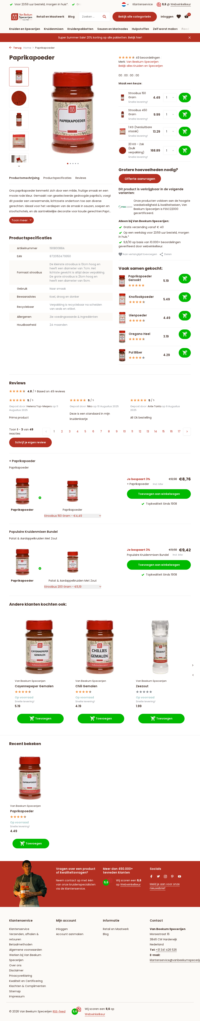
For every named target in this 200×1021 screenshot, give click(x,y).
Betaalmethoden (20, 944)
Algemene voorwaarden (25, 950)
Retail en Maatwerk (50, 17)
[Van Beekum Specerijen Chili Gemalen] (99, 647)
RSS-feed (59, 1011)
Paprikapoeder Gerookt (140, 278)
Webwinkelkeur (181, 4)
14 (155, 431)
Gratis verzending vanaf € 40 (143, 227)
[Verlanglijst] (179, 16)
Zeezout (142, 686)
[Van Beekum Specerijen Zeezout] (160, 647)
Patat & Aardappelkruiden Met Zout (33, 538)
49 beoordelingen (148, 58)
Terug (17, 48)
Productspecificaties (57, 178)
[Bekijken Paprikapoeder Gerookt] (122, 281)
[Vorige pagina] (46, 432)
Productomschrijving (24, 178)
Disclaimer (16, 970)
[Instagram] (165, 877)
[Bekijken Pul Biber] (122, 355)
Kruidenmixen (53, 29)
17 (179, 431)
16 (171, 431)
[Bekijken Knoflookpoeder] (122, 299)
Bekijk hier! (135, 37)
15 (163, 431)
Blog (71, 17)
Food (185, 29)
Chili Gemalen (86, 686)
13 (148, 431)
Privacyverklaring (20, 976)
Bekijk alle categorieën (134, 17)
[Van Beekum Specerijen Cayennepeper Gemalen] (39, 647)
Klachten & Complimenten (27, 986)
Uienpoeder (138, 315)
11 (132, 431)
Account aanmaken (69, 934)
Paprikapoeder (19, 467)
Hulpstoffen (140, 29)
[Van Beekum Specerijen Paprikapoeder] (29, 778)
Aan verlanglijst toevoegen (139, 254)
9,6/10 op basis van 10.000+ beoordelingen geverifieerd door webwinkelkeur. (150, 244)
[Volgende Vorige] (187, 432)
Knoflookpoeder (141, 297)
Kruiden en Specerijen (24, 29)
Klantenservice (143, 4)
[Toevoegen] (185, 278)
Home (27, 48)
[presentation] (193, 675)
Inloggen (62, 929)
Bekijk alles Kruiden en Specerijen (141, 66)
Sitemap (15, 991)
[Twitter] (158, 877)
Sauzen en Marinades (112, 29)
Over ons (15, 965)
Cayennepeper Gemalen (34, 686)
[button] (67, 163)
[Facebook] (151, 877)
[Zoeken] (104, 17)
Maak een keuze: (130, 83)
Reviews (80, 178)
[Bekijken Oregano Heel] (122, 337)
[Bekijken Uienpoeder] (122, 318)
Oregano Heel (139, 334)
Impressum (17, 996)
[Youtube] (179, 877)
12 (140, 431)
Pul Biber (135, 352)
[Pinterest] (172, 877)
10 (124, 431)
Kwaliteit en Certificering (26, 981)
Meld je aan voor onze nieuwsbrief (165, 886)
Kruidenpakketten (80, 29)
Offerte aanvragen (140, 179)
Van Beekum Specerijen (142, 62)
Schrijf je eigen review (30, 442)
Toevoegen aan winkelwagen (159, 494)
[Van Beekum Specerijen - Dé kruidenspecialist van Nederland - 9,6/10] (21, 16)
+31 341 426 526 (166, 950)
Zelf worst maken (165, 29)
